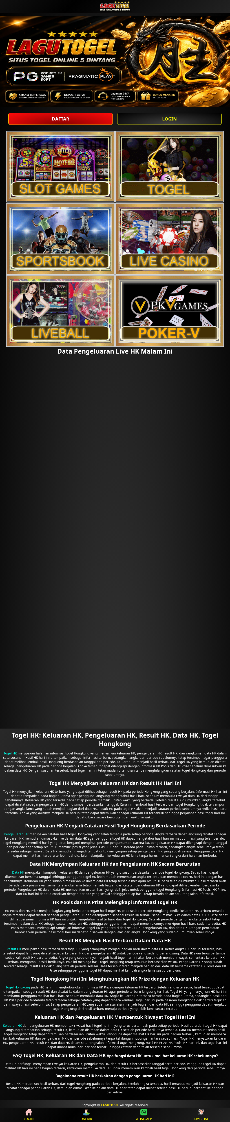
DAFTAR (60, 119)
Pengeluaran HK (16, 834)
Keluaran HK (12, 1025)
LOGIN (169, 119)
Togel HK (10, 753)
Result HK (14, 949)
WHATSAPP (144, 1119)
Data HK (18, 872)
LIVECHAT (201, 1119)
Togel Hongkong (18, 987)
